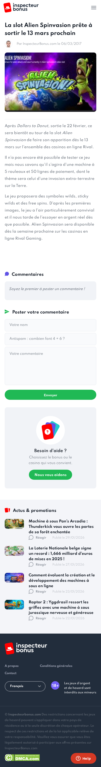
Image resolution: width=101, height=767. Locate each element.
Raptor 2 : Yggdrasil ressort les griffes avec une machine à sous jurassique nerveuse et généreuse (61, 607)
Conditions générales (56, 666)
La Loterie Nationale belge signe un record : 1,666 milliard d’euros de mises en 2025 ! (61, 553)
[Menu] (93, 7)
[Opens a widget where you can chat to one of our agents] (83, 759)
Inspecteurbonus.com (24, 714)
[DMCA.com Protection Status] (22, 756)
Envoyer (50, 395)
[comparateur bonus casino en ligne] (21, 8)
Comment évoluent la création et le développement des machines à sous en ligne (62, 580)
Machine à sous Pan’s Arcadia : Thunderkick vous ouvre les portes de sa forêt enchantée (61, 526)
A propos (12, 666)
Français (16, 686)
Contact (10, 673)
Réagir (41, 537)
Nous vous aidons (50, 475)
